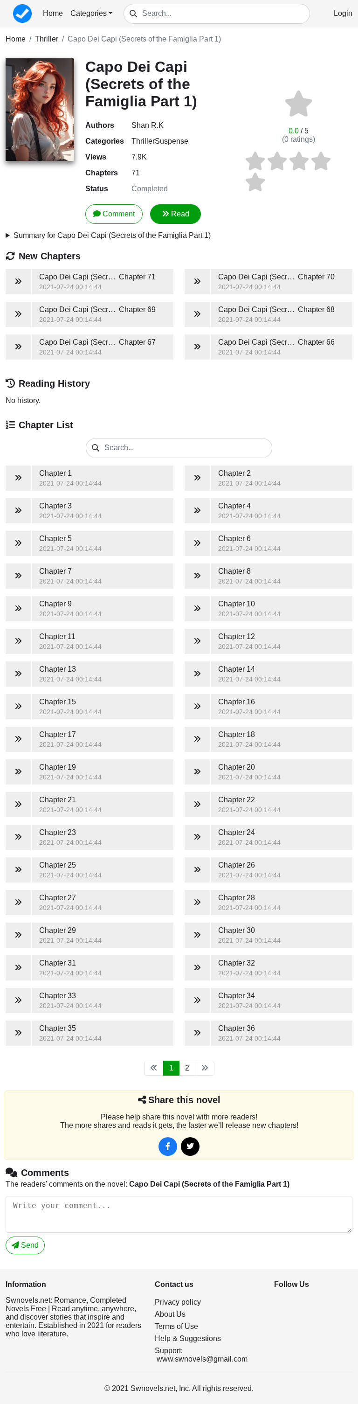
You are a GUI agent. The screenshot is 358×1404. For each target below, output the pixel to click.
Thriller (46, 39)
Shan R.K (147, 125)
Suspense (171, 141)
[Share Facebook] (167, 1146)
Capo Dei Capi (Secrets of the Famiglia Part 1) (144, 39)
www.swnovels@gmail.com (202, 1359)
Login (343, 13)
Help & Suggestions (188, 1338)
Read (180, 214)
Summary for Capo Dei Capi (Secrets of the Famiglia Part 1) (112, 235)
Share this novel (184, 1100)
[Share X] (190, 1146)
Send (29, 1245)
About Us (170, 1314)
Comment (119, 214)
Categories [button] (88, 13)
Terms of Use (176, 1326)
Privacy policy (178, 1302)
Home (53, 13)
